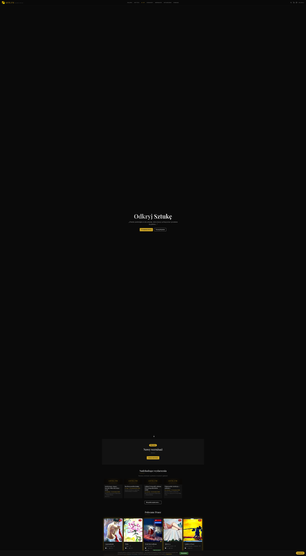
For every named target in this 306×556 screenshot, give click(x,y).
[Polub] (120, 539)
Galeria (129, 2)
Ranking (176, 2)
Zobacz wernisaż (153, 457)
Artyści (136, 2)
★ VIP (143, 2)
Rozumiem (184, 553)
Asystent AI (300, 553)
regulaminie (169, 554)
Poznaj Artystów (160, 229)
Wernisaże (158, 2)
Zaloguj (301, 2)
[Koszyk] (294, 2)
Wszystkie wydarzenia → (153, 502)
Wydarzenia (168, 2)
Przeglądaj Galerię (146, 229)
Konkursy (150, 2)
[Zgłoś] (296, 2)
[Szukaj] (291, 2)
